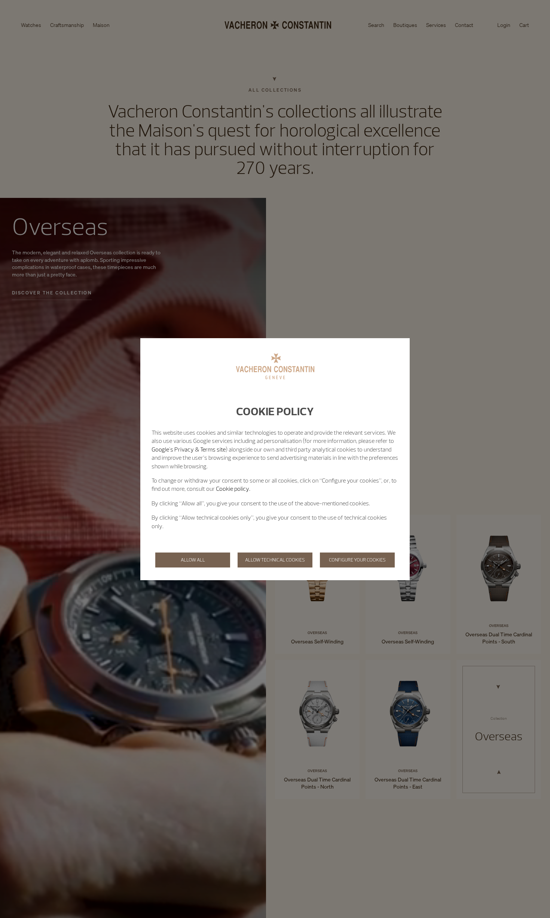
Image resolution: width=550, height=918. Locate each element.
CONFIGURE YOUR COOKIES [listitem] (357, 560)
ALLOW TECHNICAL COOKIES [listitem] (275, 560)
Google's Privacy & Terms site (189, 449)
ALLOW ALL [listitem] (193, 560)
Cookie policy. (233, 488)
